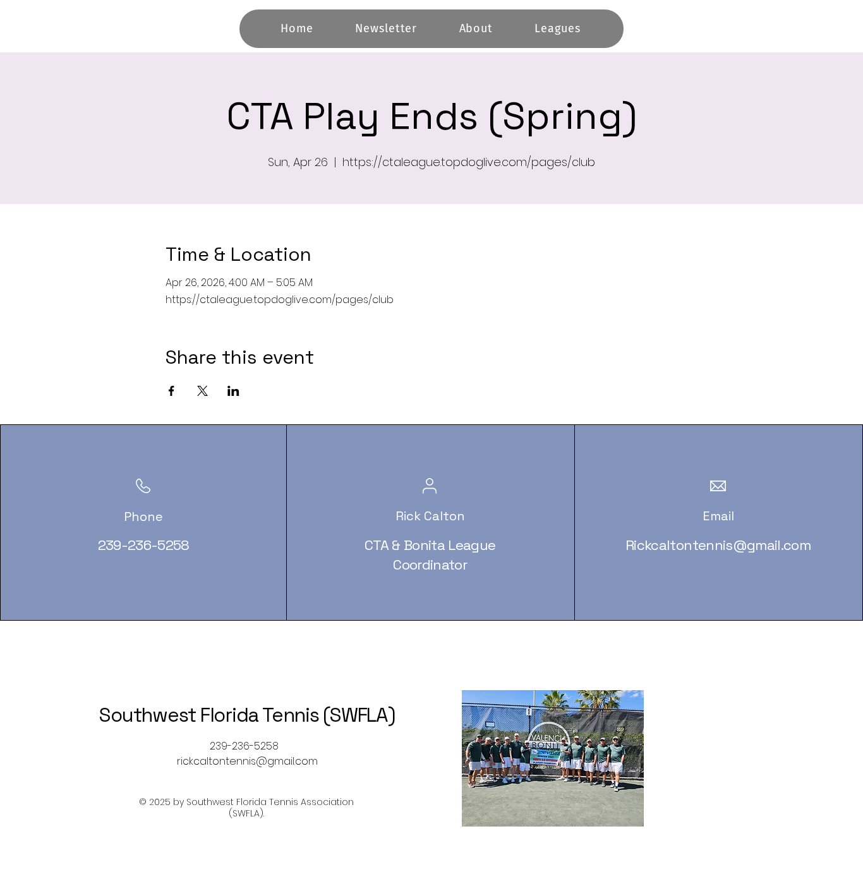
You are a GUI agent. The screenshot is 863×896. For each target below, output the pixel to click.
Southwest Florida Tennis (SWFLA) (246, 714)
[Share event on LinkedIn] (233, 391)
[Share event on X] (202, 391)
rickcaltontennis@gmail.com (247, 761)
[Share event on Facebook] (172, 391)
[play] (613, 815)
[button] (552, 758)
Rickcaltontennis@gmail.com (718, 545)
